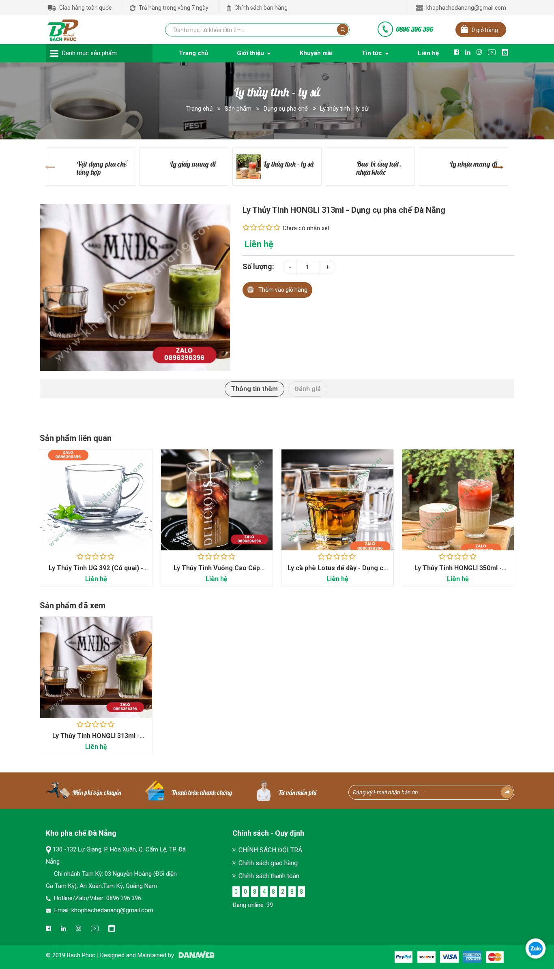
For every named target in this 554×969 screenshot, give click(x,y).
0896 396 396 (414, 29)
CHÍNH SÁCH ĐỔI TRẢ (270, 850)
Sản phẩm (238, 108)
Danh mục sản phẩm (89, 53)
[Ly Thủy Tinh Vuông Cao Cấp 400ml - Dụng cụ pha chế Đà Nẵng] (217, 499)
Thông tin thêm (254, 389)
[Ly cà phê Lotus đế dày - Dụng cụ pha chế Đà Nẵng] (337, 499)
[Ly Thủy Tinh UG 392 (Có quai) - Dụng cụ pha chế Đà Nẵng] (96, 499)
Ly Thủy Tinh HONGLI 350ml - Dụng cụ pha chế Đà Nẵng (458, 572)
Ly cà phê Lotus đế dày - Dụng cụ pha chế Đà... (337, 572)
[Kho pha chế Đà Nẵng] (63, 28)
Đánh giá (307, 389)
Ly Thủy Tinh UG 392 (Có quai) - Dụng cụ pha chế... (96, 572)
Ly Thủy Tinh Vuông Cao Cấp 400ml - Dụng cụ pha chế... (217, 572)
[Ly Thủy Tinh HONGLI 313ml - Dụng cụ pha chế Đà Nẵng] (135, 287)
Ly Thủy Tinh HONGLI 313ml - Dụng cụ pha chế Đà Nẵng (96, 740)
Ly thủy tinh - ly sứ (344, 108)
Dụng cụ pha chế (286, 108)
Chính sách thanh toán (268, 876)
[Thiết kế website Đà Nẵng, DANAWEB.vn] (195, 955)
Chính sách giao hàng (268, 863)
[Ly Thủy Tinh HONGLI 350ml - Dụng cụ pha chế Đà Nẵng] (458, 499)
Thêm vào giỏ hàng (282, 290)
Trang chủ (199, 108)
